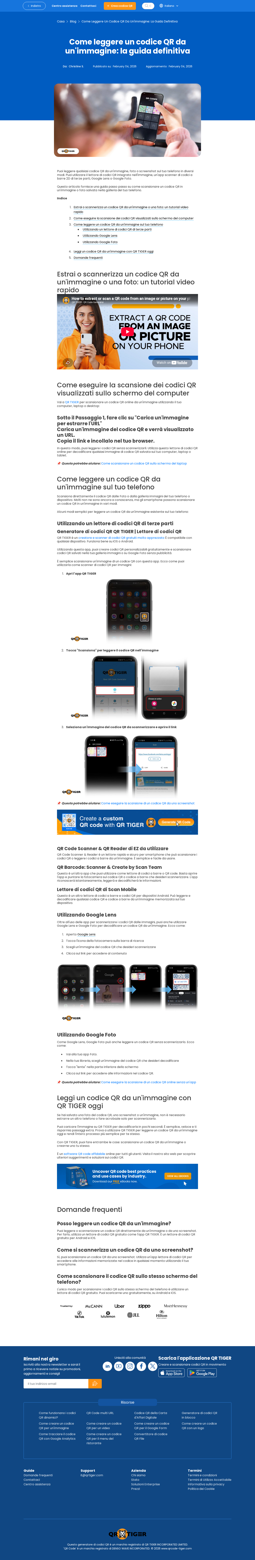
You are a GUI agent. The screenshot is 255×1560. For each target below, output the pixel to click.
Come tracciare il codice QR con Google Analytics (57, 1436)
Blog (73, 21)
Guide (29, 1470)
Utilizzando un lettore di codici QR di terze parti (117, 229)
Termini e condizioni (202, 1475)
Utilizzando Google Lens (100, 235)
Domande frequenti (88, 258)
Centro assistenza (37, 1484)
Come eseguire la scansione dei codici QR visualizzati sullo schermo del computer (134, 218)
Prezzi (135, 1489)
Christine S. (76, 66)
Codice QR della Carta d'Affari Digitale (150, 1415)
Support (88, 1470)
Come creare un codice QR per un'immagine (56, 1425)
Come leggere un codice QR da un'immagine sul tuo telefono (118, 224)
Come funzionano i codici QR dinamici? (57, 1415)
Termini (195, 1470)
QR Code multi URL (100, 1413)
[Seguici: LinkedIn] (107, 1366)
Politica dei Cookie (201, 1489)
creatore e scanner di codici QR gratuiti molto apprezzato (121, 538)
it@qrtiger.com (92, 1475)
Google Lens (86, 934)
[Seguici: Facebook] (141, 1366)
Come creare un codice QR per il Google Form (151, 1425)
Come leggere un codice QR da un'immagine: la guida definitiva (130, 21)
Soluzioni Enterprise (145, 1484)
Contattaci (32, 1480)
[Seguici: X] (152, 1366)
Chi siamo (138, 1475)
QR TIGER (72, 402)
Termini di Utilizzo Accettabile (209, 1480)
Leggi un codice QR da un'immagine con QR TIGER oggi (113, 251)
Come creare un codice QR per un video (104, 1425)
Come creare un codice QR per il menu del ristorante (104, 1438)
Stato (135, 1480)
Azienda (138, 1470)
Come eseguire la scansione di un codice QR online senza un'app (148, 1082)
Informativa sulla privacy (206, 1484)
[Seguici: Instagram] (130, 1366)
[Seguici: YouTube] (118, 1366)
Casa (61, 21)
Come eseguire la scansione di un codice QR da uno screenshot (148, 803)
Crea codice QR (122, 6)
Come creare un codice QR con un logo (199, 1425)
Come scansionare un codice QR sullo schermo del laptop (144, 463)
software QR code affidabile (84, 1154)
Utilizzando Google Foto (100, 242)
